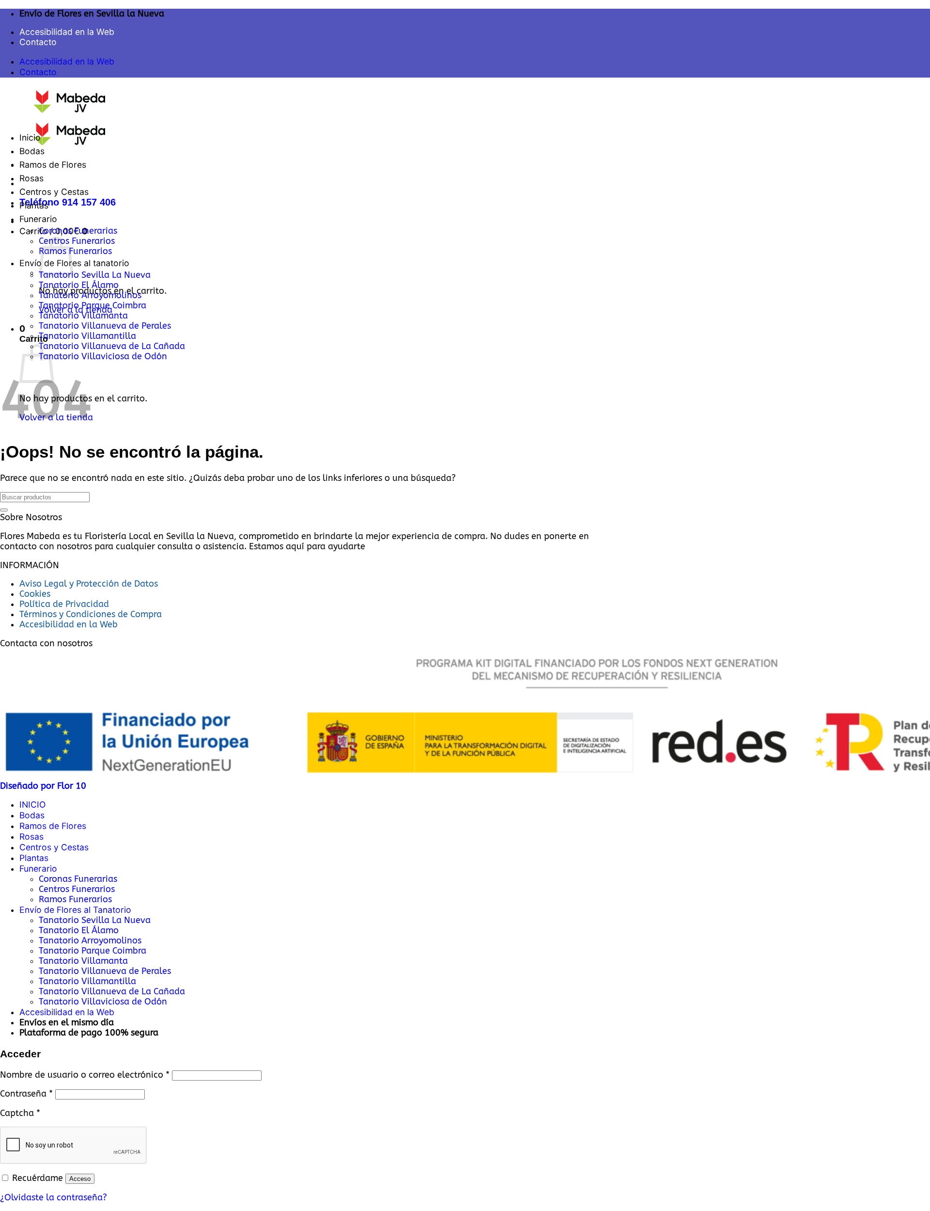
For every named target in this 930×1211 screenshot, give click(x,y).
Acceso (80, 1178)
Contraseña (26, 1094)
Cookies (34, 594)
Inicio (30, 137)
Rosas (31, 178)
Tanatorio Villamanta (83, 316)
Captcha (20, 1113)
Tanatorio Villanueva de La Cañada (112, 346)
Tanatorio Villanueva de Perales (105, 326)
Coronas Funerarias (78, 231)
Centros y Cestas (54, 192)
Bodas (32, 151)
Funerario (38, 219)
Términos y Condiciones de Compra (90, 614)
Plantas (33, 205)
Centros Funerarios (77, 241)
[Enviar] (4, 510)
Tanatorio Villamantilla (87, 336)
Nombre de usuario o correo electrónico (85, 1075)
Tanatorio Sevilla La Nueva (95, 275)
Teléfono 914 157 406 (67, 202)
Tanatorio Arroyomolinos (90, 295)
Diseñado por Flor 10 (43, 786)
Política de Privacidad (64, 604)
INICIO (32, 804)
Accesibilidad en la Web (66, 32)
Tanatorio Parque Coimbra (92, 306)
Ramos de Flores (52, 164)
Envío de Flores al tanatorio (74, 263)
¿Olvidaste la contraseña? (53, 1198)
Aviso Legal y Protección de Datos (88, 584)
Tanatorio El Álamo (79, 285)
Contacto (38, 42)
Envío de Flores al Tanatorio (75, 910)
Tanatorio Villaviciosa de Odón (103, 356)
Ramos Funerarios (75, 251)
